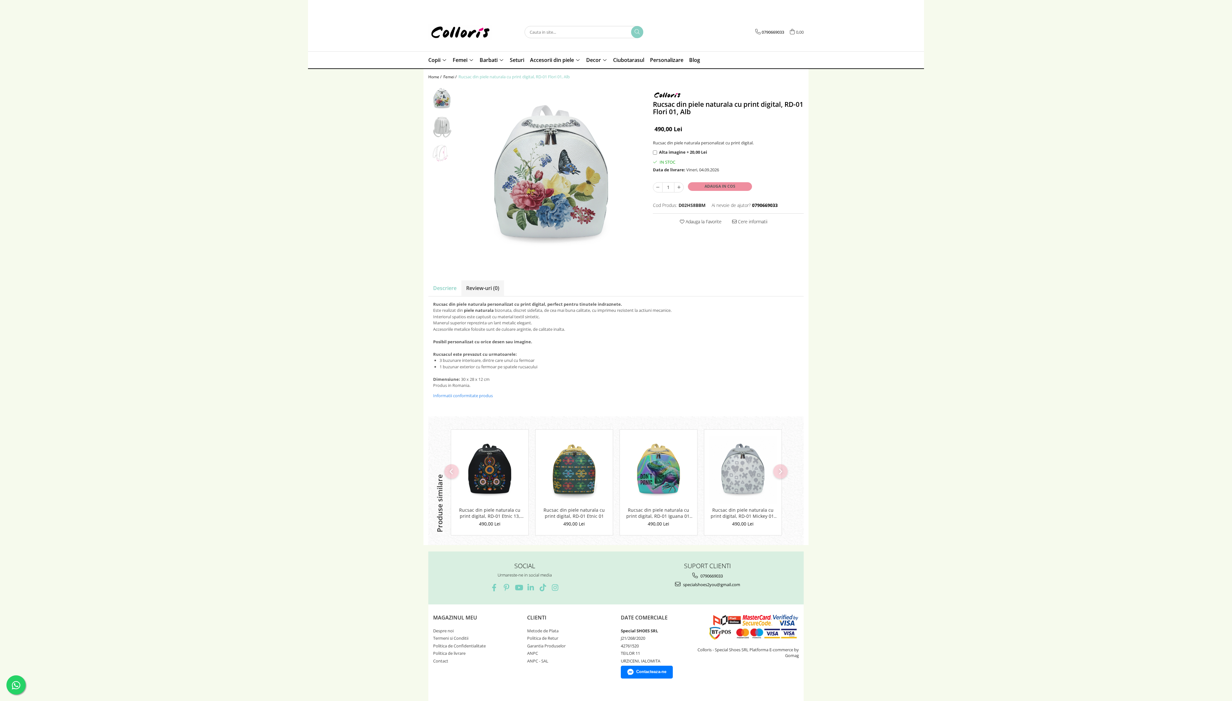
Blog (694, 60)
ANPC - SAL (537, 661)
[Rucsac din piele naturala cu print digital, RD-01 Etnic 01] (574, 470)
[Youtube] (518, 587)
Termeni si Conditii (450, 638)
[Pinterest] (506, 587)
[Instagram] (555, 587)
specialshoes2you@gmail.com (711, 584)
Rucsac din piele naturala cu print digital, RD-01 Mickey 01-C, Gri (743, 513)
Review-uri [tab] (482, 288)
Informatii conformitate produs (463, 395)
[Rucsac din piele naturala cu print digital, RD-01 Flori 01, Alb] (551, 174)
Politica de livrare (449, 653)
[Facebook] (494, 587)
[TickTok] (543, 587)
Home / (435, 77)
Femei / (450, 77)
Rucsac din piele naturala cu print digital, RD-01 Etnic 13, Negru (489, 513)
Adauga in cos (720, 186)
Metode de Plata (543, 631)
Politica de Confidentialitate (459, 646)
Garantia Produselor (546, 646)
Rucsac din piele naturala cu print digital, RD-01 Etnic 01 (574, 513)
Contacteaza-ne (651, 671)
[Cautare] (637, 32)
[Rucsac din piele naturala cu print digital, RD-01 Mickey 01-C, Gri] (743, 470)
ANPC (532, 653)
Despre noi (443, 631)
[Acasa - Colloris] (460, 32)
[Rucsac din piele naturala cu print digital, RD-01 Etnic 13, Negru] (490, 470)
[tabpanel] (551, 174)
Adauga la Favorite (703, 221)
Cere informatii (752, 221)
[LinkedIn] (530, 587)
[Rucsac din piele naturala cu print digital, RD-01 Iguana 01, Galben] (658, 470)
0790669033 (711, 576)
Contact (440, 661)
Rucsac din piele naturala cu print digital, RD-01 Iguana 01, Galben (658, 513)
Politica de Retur (542, 638)
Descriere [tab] (445, 288)
